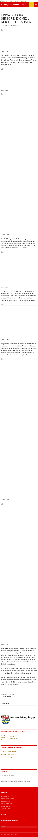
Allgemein (16, 12)
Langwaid (12, 735)
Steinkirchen (4, 740)
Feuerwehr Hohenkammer (8, 751)
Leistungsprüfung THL (8, 695)
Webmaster (15, 25)
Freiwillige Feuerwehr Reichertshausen (15, 4)
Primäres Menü (36, 4)
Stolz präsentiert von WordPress (9, 834)
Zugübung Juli (6, 702)
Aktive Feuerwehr (6, 12)
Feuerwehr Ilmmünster (7, 754)
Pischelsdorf (13, 738)
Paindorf (12, 736)
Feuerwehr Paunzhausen (8, 758)
